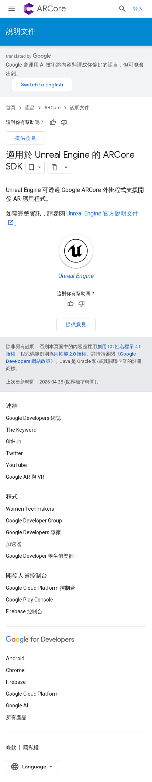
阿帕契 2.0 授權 (70, 354)
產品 (30, 107)
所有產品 (16, 717)
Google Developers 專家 (33, 532)
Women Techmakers (30, 509)
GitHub (13, 441)
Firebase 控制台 (24, 611)
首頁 (10, 107)
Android (15, 658)
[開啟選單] (11, 9)
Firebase (16, 682)
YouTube (16, 465)
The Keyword (21, 430)
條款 (11, 747)
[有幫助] (52, 122)
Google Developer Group (34, 521)
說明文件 (20, 31)
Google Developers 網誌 (33, 418)
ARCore (51, 9)
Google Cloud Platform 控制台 (40, 588)
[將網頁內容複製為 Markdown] (54, 167)
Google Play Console (29, 600)
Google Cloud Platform (32, 694)
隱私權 (31, 747)
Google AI (17, 705)
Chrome (15, 670)
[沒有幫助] (63, 122)
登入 (138, 9)
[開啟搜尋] (122, 8)
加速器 (13, 544)
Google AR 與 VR (25, 477)
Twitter (14, 453)
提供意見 (25, 138)
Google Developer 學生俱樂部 (40, 556)
